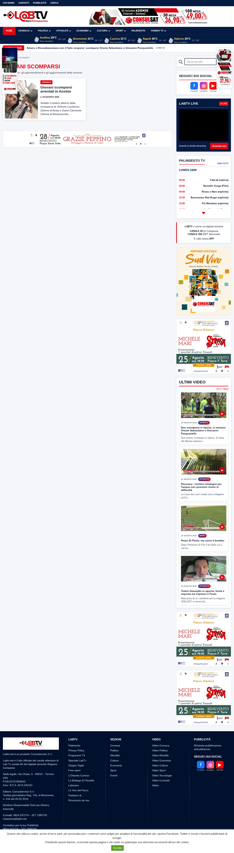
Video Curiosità (161, 780)
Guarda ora (219, 145)
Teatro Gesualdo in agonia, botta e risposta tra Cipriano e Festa (202, 593)
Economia (83, 30)
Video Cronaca (160, 745)
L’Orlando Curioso (78, 775)
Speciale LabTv (77, 760)
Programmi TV (76, 755)
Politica (43, 30)
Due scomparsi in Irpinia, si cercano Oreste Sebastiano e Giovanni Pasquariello (203, 430)
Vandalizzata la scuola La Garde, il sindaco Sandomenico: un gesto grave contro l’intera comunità (88, 47)
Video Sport (159, 770)
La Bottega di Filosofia (81, 780)
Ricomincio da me (78, 800)
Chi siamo (8, 3)
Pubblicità (39, 3)
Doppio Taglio (76, 765)
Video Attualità (160, 755)
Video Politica (160, 750)
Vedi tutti (222, 163)
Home (9, 30)
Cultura (102, 30)
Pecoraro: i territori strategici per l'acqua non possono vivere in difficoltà (201, 487)
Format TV (157, 30)
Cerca (54, 3)
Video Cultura (160, 765)
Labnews (73, 785)
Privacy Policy (76, 750)
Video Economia (161, 760)
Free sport (74, 770)
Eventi (113, 775)
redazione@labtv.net (15, 818)
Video (155, 785)
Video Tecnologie (162, 775)
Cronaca (24, 30)
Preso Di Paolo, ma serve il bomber (202, 540)
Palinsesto (138, 30)
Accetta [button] (117, 848)
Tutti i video (222, 389)
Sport (119, 30)
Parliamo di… (76, 795)
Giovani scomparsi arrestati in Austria (56, 89)
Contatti (23, 3)
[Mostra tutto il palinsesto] (203, 213)
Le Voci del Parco (78, 790)
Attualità (62, 30)
